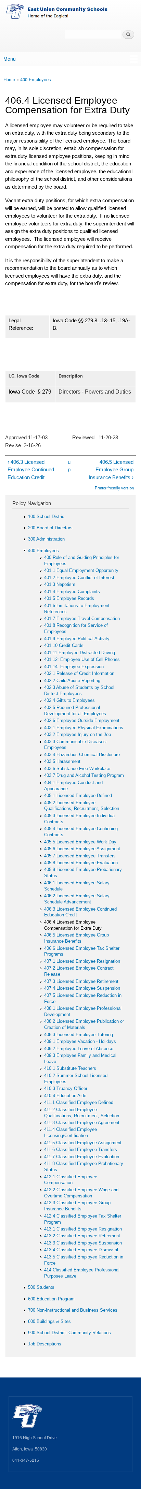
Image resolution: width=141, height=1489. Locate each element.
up (69, 466)
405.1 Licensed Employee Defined (78, 795)
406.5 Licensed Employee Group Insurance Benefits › (111, 469)
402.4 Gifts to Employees (69, 700)
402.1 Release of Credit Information (79, 673)
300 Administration (46, 539)
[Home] (70, 12)
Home (9, 79)
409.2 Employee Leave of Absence (78, 1048)
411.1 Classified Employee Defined (78, 1102)
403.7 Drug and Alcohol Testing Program (84, 775)
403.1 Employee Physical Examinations (83, 727)
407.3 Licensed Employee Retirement (81, 981)
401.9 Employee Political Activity (77, 638)
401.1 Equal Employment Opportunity (81, 570)
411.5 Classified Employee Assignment (82, 1142)
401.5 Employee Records (69, 598)
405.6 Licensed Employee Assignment (82, 848)
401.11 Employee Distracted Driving (79, 652)
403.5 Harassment (62, 761)
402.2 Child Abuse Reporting (72, 680)
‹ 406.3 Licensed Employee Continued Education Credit (31, 469)
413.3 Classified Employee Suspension (83, 1242)
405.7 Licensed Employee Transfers (80, 855)
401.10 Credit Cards (64, 645)
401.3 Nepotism (59, 584)
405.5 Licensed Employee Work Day (80, 841)
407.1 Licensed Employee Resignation (82, 961)
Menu (9, 58)
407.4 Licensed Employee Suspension (82, 988)
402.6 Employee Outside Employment (81, 720)
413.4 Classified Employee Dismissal (81, 1249)
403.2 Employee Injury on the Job (77, 734)
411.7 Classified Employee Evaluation (81, 1156)
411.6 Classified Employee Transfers (80, 1149)
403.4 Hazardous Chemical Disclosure (82, 754)
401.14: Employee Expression (74, 666)
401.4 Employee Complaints (72, 591)
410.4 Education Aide (65, 1095)
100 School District (47, 516)
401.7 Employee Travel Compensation (82, 618)
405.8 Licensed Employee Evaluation (81, 862)
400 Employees (35, 79)
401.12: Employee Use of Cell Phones (82, 659)
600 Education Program (51, 1298)
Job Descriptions (44, 1343)
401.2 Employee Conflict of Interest (79, 577)
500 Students (41, 1287)
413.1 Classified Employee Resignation (83, 1229)
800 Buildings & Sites (49, 1321)
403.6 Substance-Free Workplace (77, 768)
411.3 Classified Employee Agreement (81, 1122)
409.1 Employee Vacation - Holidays (80, 1041)
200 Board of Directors (50, 527)
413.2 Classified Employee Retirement (82, 1235)
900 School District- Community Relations (69, 1332)
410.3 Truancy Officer (65, 1088)
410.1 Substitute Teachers (70, 1068)
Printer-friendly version (114, 487)
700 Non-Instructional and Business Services (72, 1310)
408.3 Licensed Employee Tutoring (78, 1034)
